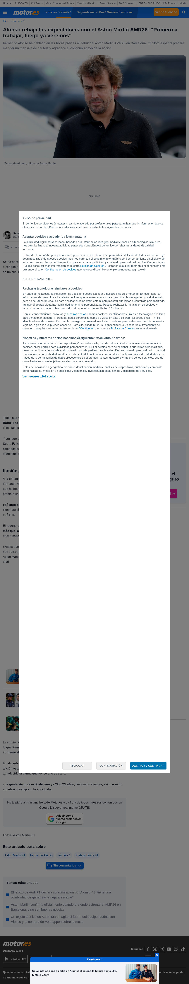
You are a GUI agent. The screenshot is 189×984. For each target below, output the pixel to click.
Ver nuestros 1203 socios (39, 376)
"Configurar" (86, 328)
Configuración (111, 765)
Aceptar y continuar (148, 765)
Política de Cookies (92, 265)
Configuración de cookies (60, 269)
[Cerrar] (157, 955)
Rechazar (77, 765)
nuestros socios (76, 314)
